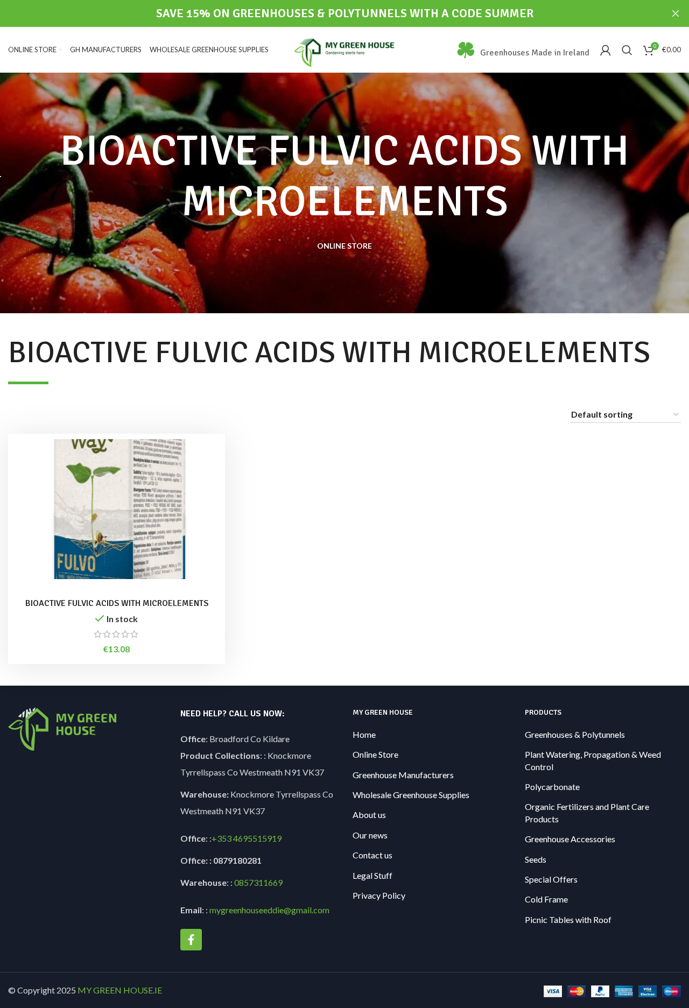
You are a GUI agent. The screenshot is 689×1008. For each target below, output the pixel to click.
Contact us (372, 855)
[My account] (605, 50)
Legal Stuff (372, 875)
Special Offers (551, 879)
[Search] (627, 50)
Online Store (375, 754)
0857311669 (258, 882)
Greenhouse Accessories (570, 839)
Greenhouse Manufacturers (403, 775)
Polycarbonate (552, 786)
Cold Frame (546, 899)
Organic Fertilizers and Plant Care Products (587, 812)
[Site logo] (345, 49)
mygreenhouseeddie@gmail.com (269, 910)
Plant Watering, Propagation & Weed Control (593, 760)
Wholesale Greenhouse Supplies (411, 795)
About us (369, 814)
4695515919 (256, 838)
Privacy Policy (379, 895)
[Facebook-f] (191, 939)
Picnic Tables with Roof (568, 919)
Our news (370, 835)
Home (364, 734)
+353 (221, 838)
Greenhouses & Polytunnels (575, 734)
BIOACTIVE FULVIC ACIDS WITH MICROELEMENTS (116, 603)
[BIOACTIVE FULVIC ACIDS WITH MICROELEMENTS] (116, 509)
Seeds (535, 859)
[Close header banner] (675, 13)
